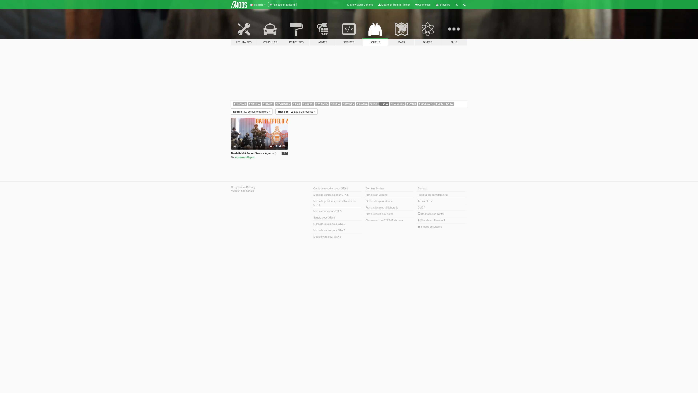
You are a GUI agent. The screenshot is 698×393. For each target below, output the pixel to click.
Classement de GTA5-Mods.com (384, 220)
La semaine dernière (251, 111)
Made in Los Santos (242, 190)
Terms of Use (425, 201)
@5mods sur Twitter (432, 214)
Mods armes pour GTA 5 (327, 211)
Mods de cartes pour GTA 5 (329, 230)
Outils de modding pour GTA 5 (330, 188)
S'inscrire (444, 4)
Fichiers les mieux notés (379, 214)
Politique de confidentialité (433, 194)
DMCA (421, 207)
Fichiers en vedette (377, 194)
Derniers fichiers (375, 188)
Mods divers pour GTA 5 (327, 236)
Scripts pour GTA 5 (324, 217)
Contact (422, 188)
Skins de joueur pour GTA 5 (329, 224)
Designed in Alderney (243, 187)
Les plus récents (296, 111)
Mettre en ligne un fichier (395, 4)
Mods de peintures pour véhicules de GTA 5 (334, 203)
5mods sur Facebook (433, 220)
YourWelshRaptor (245, 157)
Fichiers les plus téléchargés (382, 207)
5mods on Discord (431, 226)
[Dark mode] (457, 4)
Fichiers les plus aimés (379, 201)
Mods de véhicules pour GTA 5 (331, 194)
